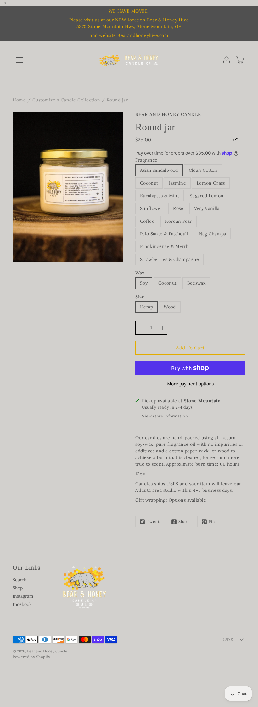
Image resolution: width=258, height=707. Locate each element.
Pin (212, 521)
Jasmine (177, 183)
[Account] (227, 60)
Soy (144, 283)
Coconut (149, 183)
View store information (165, 415)
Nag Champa (212, 234)
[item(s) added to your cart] (240, 60)
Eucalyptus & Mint (159, 195)
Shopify (43, 656)
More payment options (190, 384)
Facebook (22, 604)
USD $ (228, 639)
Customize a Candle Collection (66, 100)
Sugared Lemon (207, 195)
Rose (178, 208)
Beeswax (196, 283)
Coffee (147, 221)
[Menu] (19, 60)
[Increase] (162, 328)
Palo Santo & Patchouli (164, 234)
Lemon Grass (211, 183)
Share (184, 521)
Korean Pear (178, 221)
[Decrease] (140, 328)
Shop (18, 588)
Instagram (23, 596)
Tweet (153, 521)
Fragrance (146, 160)
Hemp (146, 307)
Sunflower (151, 208)
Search (19, 580)
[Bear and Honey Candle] (129, 60)
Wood (170, 307)
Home (19, 100)
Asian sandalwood (159, 170)
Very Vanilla (207, 208)
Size (139, 297)
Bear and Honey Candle (47, 651)
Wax (139, 273)
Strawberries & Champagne (169, 259)
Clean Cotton (203, 170)
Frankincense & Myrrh (164, 246)
